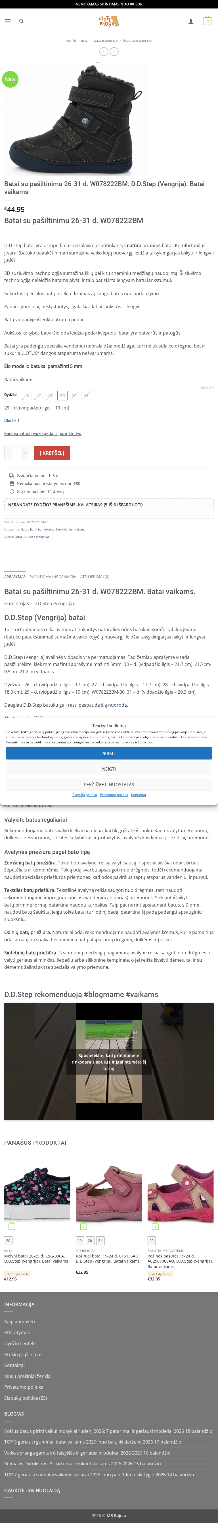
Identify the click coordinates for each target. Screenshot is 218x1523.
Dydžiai (10, 395)
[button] (7, 21)
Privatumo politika (114, 794)
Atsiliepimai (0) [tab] (94, 576)
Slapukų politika (84, 794)
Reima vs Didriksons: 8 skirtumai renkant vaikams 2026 (62, 1464)
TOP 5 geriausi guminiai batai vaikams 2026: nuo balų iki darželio (73, 1442)
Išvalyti (207, 388)
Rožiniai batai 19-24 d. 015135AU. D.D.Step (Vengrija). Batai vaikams (108, 1259)
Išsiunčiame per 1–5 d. (38, 475)
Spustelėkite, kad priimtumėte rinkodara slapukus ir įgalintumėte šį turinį (109, 1061)
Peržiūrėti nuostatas (109, 784)
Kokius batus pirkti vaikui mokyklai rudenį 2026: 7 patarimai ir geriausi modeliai (88, 1431)
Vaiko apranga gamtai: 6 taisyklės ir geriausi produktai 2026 (67, 1453)
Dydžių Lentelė (20, 1343)
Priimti (109, 753)
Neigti (109, 768)
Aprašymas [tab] (15, 576)
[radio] (26, 395)
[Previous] (4, 1222)
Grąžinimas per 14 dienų (40, 491)
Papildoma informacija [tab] (53, 576)
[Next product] (103, 51)
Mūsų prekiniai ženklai (28, 1376)
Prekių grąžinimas (23, 1354)
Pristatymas (17, 1332)
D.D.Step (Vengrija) (36, 537)
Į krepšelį (52, 453)
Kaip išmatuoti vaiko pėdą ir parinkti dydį (43, 433)
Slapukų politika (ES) (25, 1398)
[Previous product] (114, 51)
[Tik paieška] (21, 21)
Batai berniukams (105, 41)
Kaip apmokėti (19, 1322)
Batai (85, 41)
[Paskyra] (191, 21)
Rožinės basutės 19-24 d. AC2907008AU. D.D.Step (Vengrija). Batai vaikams (180, 1261)
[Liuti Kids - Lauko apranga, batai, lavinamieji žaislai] (109, 21)
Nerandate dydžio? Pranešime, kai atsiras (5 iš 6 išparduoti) (75, 504)
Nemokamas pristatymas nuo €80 (48, 483)
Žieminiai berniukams (137, 41)
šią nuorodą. (114, 705)
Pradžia (71, 41)
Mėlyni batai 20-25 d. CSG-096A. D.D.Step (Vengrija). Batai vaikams (36, 1259)
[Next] (213, 1222)
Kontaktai (138, 794)
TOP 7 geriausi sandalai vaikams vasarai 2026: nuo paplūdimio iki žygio (79, 1475)
